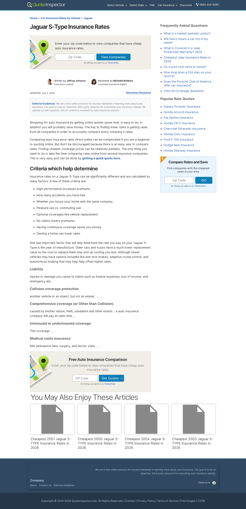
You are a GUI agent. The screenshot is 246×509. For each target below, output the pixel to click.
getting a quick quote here (101, 158)
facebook (214, 483)
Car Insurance (166, 5)
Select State (137, 5)
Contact (130, 500)
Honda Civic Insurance (179, 134)
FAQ (152, 5)
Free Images (187, 500)
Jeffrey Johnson (76, 80)
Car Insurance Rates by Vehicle (60, 18)
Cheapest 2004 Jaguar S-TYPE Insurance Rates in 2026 (145, 443)
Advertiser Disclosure (138, 92)
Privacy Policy (146, 500)
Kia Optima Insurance (178, 117)
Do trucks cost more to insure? (185, 67)
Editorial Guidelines (43, 103)
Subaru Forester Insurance (182, 106)
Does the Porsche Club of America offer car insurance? (187, 83)
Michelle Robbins (123, 80)
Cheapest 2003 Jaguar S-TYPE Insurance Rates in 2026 (192, 443)
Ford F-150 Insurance (178, 139)
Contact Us (45, 485)
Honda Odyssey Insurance (182, 150)
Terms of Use (113, 63)
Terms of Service (167, 500)
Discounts (186, 5)
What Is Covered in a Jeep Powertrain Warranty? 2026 (183, 50)
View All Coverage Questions (184, 91)
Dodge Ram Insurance (179, 145)
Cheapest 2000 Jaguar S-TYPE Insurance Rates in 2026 (98, 443)
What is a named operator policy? (187, 33)
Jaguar (88, 18)
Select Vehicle (115, 5)
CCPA (201, 500)
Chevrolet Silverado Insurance (185, 128)
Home (33, 18)
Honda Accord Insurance (181, 112)
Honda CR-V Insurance (179, 123)
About (33, 485)
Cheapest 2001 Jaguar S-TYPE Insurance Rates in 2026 (51, 443)
